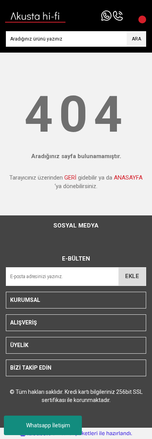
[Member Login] (129, 15)
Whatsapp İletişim (48, 425)
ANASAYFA (128, 177)
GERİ (70, 177)
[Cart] (138, 15)
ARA (136, 39)
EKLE (132, 276)
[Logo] (35, 15)
